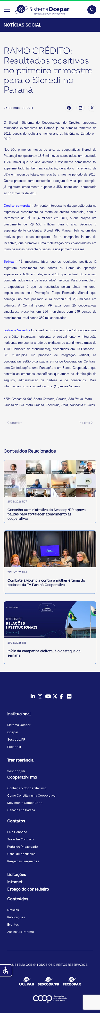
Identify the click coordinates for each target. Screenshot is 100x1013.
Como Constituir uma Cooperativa (31, 795)
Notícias (13, 910)
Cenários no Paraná (21, 810)
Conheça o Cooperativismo (27, 788)
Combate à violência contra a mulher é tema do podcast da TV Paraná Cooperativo (46, 582)
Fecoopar (14, 747)
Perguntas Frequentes (23, 861)
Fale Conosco (17, 832)
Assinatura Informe (20, 932)
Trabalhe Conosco (20, 839)
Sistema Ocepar (18, 725)
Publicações (16, 917)
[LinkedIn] (80, 107)
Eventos (13, 924)
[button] (91, 9)
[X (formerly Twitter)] (92, 107)
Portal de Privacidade (22, 846)
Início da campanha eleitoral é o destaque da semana (44, 653)
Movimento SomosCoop (24, 803)
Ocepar (12, 732)
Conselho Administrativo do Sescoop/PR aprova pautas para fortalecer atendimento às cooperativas (47, 514)
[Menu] (7, 9)
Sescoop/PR (16, 739)
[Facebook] (69, 107)
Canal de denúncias (21, 854)
